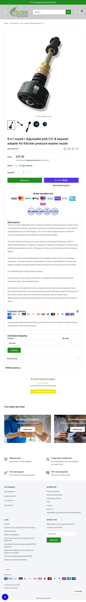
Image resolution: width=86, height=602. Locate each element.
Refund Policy (12, 358)
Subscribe (54, 540)
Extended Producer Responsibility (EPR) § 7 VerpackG (20, 545)
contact (50, 505)
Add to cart (24, 180)
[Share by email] (77, 148)
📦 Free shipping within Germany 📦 (43, 2)
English (7, 569)
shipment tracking (54, 498)
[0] (80, 12)
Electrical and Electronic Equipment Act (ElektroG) (19, 539)
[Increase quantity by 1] (29, 172)
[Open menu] (5, 12)
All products (14, 23)
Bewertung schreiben (43, 391)
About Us (50, 509)
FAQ (48, 502)
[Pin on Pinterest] (69, 148)
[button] (5, 597)
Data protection (10, 531)
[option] (68, 12)
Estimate (14, 350)
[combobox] (49, 12)
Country (11, 338)
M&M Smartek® (13, 149)
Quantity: (10, 172)
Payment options (53, 491)
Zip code (65, 338)
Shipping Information (54, 495)
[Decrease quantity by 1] (18, 172)
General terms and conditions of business (19, 527)
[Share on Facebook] (65, 148)
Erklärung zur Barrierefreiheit (15, 560)
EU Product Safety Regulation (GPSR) (18, 556)
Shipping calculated (32, 160)
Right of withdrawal (11, 534)
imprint (7, 524)
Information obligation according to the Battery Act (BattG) (19, 551)
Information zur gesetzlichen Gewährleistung (64, 512)
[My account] (76, 12)
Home (6, 23)
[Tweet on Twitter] (73, 148)
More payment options (61, 185)
